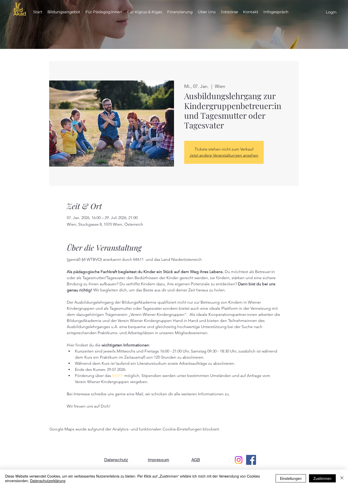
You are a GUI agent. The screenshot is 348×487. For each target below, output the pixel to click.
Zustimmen (322, 478)
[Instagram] (239, 460)
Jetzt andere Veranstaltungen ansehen (224, 155)
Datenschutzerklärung (47, 480)
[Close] (342, 478)
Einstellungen (291, 478)
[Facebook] (251, 460)
